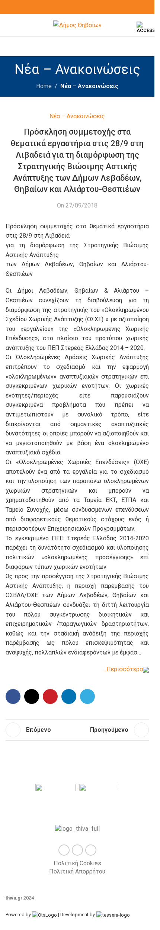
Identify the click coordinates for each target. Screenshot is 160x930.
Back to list (76, 730)
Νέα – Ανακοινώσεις (89, 86)
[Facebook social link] (68, 7)
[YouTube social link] (86, 7)
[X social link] (77, 7)
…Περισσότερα (123, 669)
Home (44, 86)
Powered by (19, 914)
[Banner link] (55, 799)
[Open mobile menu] (8, 25)
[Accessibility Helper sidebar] (145, 27)
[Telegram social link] (87, 696)
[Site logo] (77, 24)
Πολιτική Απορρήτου (77, 871)
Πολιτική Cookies (77, 863)
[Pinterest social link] (50, 696)
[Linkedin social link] (68, 696)
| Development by (76, 914)
